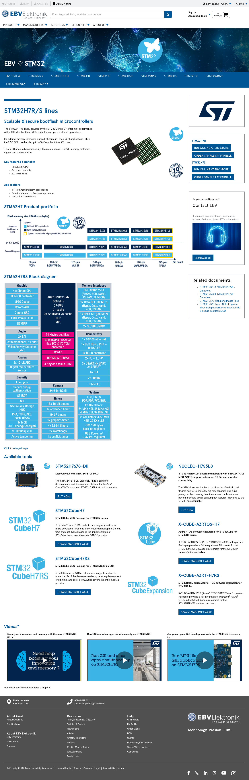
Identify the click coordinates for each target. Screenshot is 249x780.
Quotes (130, 738)
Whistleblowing (74, 752)
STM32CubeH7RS (72, 558)
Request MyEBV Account (139, 742)
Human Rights (64, 768)
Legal (97, 768)
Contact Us (203, 258)
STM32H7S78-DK (71, 466)
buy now (187, 510)
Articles (70, 733)
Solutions (58, 25)
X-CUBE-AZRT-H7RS (198, 575)
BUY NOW (64, 496)
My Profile (132, 724)
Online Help (133, 719)
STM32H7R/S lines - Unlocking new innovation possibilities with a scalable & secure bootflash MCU (220, 307)
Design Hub (73, 756)
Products (9, 25)
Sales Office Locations (138, 747)
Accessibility (109, 768)
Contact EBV (204, 205)
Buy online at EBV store (211, 147)
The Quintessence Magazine (81, 719)
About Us (99, 25)
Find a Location (21, 700)
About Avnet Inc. (15, 719)
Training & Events (76, 724)
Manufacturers (33, 25)
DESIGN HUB (63, 3)
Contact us (132, 752)
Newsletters (73, 729)
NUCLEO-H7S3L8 (195, 466)
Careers (11, 746)
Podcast (71, 742)
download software (73, 544)
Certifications (13, 724)
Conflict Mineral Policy (78, 747)
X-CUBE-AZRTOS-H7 (199, 524)
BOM (129, 733)
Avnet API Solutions (76, 738)
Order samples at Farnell (213, 155)
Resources (78, 25)
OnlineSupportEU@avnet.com (89, 703)
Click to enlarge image (16, 448)
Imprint (121, 768)
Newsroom (12, 741)
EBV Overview (14, 737)
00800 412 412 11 (84, 700)
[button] (217, 3)
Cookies (87, 768)
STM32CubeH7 (70, 510)
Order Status (133, 729)
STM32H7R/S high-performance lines (219, 301)
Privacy (77, 768)
